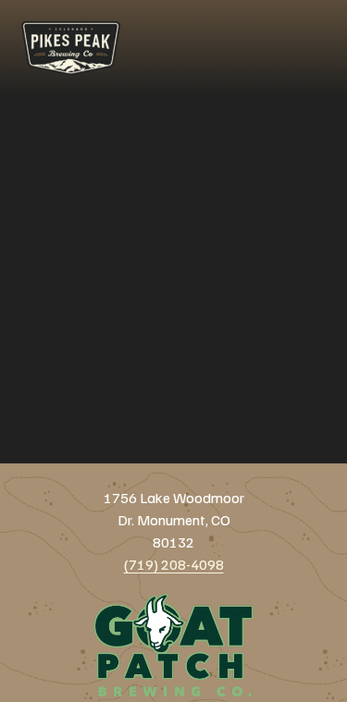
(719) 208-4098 (174, 564)
